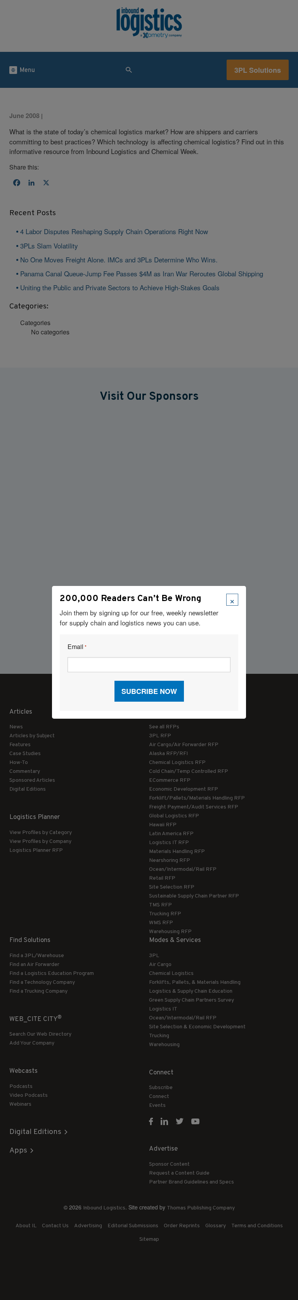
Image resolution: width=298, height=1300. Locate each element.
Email (77, 647)
